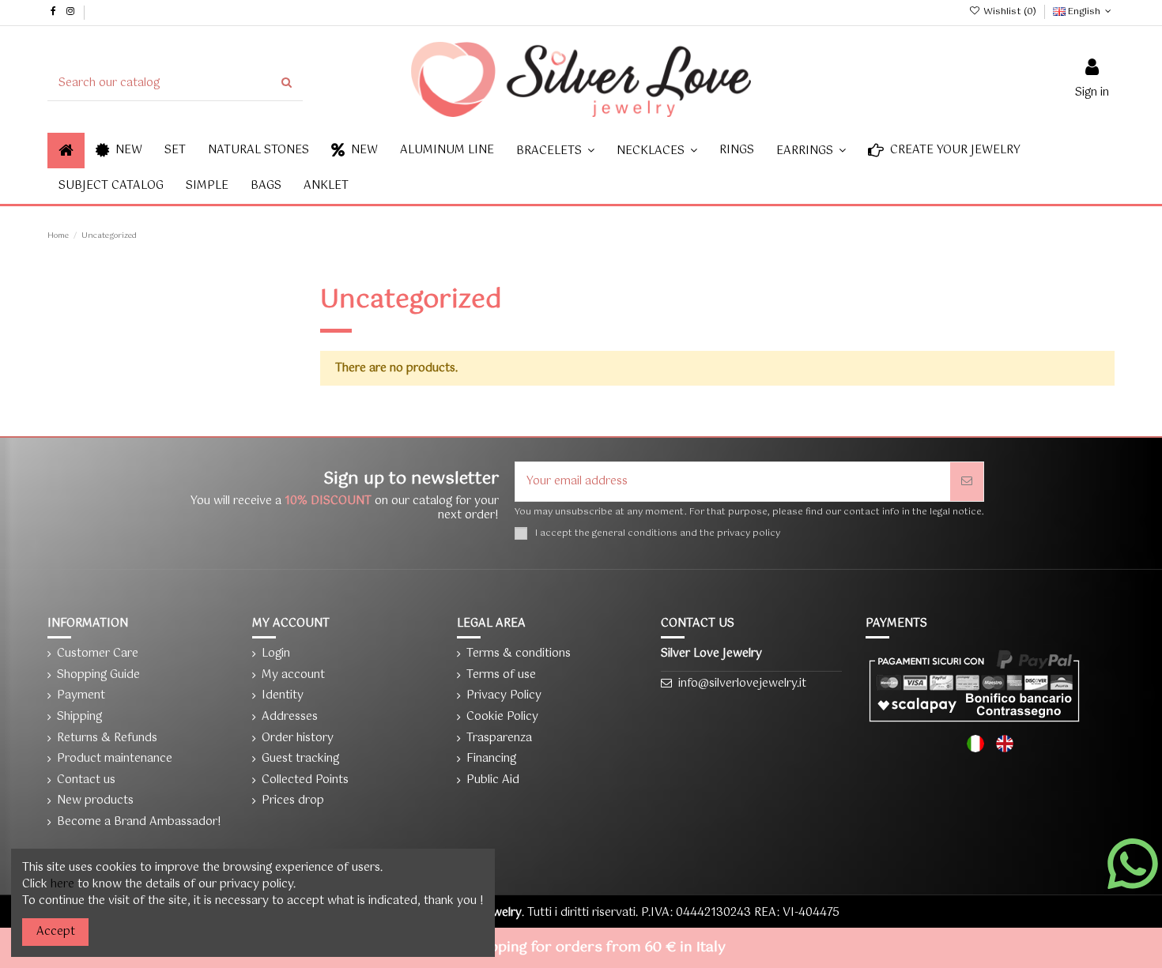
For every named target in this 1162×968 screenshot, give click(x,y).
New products (95, 801)
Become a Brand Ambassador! (139, 822)
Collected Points (305, 780)
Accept (55, 931)
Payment (81, 695)
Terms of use (501, 675)
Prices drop (293, 801)
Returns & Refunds (107, 738)
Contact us (86, 780)
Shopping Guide (98, 675)
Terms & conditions (518, 654)
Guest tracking (300, 759)
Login (276, 654)
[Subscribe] (966, 481)
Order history (298, 738)
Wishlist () (1009, 12)
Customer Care (97, 654)
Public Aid (492, 780)
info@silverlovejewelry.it (742, 683)
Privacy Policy (503, 695)
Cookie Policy (502, 717)
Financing (491, 759)
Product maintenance (114, 759)
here (62, 884)
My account (293, 675)
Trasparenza (499, 738)
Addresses (290, 717)
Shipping (79, 717)
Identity (283, 695)
